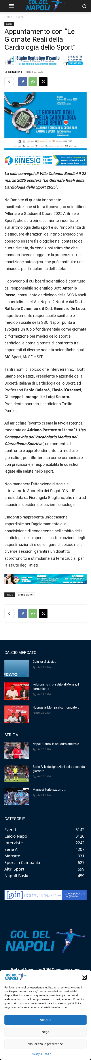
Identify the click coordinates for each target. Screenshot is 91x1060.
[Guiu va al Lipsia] (16, 668)
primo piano (25, 594)
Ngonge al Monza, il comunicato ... (56, 707)
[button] (84, 977)
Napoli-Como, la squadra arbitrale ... (57, 744)
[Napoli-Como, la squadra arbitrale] (16, 750)
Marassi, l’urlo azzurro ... (49, 789)
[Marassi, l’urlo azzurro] (16, 796)
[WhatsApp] (32, 81)
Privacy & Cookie (41, 1054)
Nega (45, 1032)
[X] (43, 81)
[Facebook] (22, 81)
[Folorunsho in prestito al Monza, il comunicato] (16, 691)
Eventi (20, 17)
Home (8, 17)
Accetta (45, 1020)
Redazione (15, 71)
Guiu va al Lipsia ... (45, 661)
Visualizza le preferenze (45, 1044)
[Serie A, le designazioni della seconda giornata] (16, 773)
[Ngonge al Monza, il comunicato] (16, 714)
